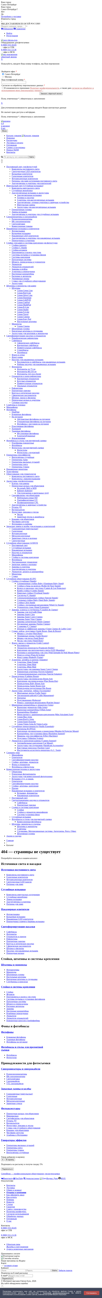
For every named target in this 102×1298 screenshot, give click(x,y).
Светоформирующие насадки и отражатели (26, 336)
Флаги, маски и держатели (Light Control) (30, 643)
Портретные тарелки (15, 941)
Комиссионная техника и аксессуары (23, 769)
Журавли (10, 994)
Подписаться (7, 1169)
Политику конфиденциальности (44, 88)
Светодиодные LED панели (19, 882)
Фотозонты (17, 367)
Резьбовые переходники (17, 1013)
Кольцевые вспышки (15, 917)
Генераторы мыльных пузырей (20, 1145)
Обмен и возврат (14, 1190)
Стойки (9, 992)
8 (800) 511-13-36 (8, 50)
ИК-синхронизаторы (15, 1076)
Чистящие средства (15, 1133)
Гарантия (10, 1207)
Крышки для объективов (17, 1130)
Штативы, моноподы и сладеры (26, 824)
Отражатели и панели (16, 936)
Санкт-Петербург (12, 74)
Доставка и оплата (14, 143)
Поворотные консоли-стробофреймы (23, 1020)
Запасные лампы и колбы (16, 1088)
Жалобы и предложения (17, 1247)
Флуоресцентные (14, 1099)
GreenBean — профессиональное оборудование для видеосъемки (30, 1174)
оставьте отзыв (11, 1265)
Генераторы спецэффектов (18, 455)
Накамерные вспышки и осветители (22, 228)
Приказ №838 (12, 150)
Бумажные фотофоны (16, 1037)
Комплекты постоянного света (20, 875)
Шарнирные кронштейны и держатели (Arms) (32, 705)
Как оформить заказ (15, 1195)
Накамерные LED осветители (19, 919)
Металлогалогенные (15, 1101)
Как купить (11, 1197)
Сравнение (21, 29)
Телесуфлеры (12, 471)
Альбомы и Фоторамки (16, 1135)
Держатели (11, 1016)
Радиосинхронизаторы (16, 1074)
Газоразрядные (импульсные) (19, 1094)
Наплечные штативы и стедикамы (21, 979)
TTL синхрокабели (15, 1083)
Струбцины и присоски (17, 982)
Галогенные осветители (17, 877)
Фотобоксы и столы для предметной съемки (26, 440)
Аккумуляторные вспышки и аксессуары (30, 193)
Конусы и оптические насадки (20, 944)
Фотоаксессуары (10, 1108)
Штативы (16, 288)
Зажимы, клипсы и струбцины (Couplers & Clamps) (35, 610)
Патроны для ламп (14, 884)
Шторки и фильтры (15, 948)
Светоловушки (13, 1079)
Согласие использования (17, 1214)
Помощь (10, 1199)
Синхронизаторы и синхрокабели (21, 217)
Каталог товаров (14, 135)
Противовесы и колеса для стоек (21, 997)
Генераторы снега (14, 1148)
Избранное (8, 29)
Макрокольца (12, 1116)
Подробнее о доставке (11, 16)
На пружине (17, 417)
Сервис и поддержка (15, 147)
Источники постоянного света (18, 869)
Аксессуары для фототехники (19, 481)
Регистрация (12, 36)
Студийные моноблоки (16, 897)
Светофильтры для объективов (26, 495)
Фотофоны (11, 409)
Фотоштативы (12, 970)
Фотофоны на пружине (16, 1042)
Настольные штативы (16, 977)
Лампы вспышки (14, 899)
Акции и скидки (13, 836)
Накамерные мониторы (17, 469)
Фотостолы (11, 1057)
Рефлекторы (11, 939)
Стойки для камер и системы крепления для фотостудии (32, 243)
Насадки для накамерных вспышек (27, 359)
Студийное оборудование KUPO (21, 579)
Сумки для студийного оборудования (23, 1128)
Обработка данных (15, 1216)
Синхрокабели (13, 1081)
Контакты (10, 152)
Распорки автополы (15, 1006)
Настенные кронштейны (17, 1011)
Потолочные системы (16, 1001)
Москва (8, 77)
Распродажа (11, 140)
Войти (9, 33)
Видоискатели (12, 1123)
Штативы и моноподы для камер (21, 286)
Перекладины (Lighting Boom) (25, 676)
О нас (9, 1221)
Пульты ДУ (11, 1121)
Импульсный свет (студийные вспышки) (24, 186)
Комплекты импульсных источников (23, 894)
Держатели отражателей (17, 1018)
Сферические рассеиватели (18, 946)
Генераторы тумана (15, 1150)
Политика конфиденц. (16, 1211)
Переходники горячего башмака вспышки (25, 921)
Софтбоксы (17, 340)
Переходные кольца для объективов (28, 486)
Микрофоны (12, 407)
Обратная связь (13, 1244)
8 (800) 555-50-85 (8, 45)
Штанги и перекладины (17, 1004)
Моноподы (17, 324)
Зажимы (10, 1009)
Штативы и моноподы (14, 964)
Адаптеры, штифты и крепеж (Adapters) (30, 660)
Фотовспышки (13, 914)
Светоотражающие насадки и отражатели (30, 800)
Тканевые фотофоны (21, 431)
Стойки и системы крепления (25, 807)
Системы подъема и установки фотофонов (25, 999)
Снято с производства (16, 1209)
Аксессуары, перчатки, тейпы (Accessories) (31, 691)
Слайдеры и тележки (15, 405)
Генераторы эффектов (13, 1140)
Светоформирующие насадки (18, 926)
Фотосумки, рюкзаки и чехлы (25, 512)
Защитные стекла (14, 1103)
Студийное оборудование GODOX (22, 543)
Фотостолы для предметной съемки (28, 448)
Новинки (10, 138)
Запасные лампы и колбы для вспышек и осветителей (30, 526)
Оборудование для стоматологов (21, 474)
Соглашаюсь (91, 1293)
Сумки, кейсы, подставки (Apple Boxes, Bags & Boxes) (36, 631)
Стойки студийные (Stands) (24, 581)
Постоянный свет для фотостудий (21, 167)
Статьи (9, 1204)
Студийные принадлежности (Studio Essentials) (33, 726)
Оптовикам (11, 145)
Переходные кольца (15, 953)
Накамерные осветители (15, 909)
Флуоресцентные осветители (19, 879)
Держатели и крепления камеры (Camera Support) (34, 741)
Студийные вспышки (13, 889)
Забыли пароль (65, 1270)
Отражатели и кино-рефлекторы (26, 376)
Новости (10, 1202)
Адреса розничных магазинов (19, 1249)
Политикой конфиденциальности (56, 1293)
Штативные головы (15, 974)
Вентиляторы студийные (17, 1152)
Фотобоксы (11, 1055)
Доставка (10, 1188)
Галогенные (11, 1096)
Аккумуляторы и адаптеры (18, 902)
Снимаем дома (13, 752)
